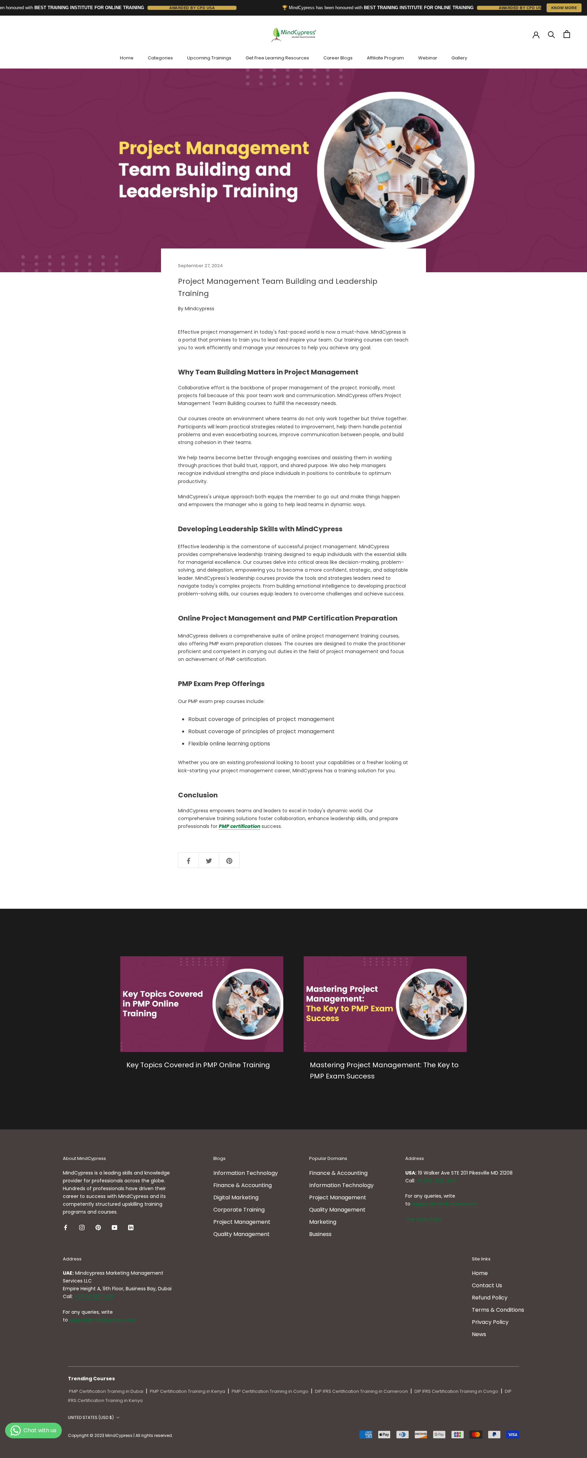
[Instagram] (82, 1227)
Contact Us (487, 1285)
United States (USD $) (91, 1417)
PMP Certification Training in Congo (270, 1391)
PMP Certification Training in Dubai (106, 1391)
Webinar (427, 58)
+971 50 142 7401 (93, 1296)
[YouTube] (114, 1227)
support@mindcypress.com (445, 1203)
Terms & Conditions (498, 1310)
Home (127, 58)
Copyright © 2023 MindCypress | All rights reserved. (120, 1435)
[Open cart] (567, 34)
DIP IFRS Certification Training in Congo (456, 1391)
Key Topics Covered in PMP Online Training (198, 1065)
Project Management (241, 1222)
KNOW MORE (564, 8)
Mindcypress (199, 308)
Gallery (459, 58)
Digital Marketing (236, 1197)
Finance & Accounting (242, 1185)
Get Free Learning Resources (277, 58)
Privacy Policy (490, 1322)
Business (320, 1234)
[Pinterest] (98, 1227)
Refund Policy (490, 1298)
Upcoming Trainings (209, 58)
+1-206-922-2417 (436, 1180)
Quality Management (241, 1234)
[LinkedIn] (131, 1227)
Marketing (322, 1222)
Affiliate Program (385, 58)
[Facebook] (65, 1227)
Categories (160, 58)
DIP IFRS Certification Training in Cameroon (361, 1391)
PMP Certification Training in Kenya (187, 1391)
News (479, 1334)
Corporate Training (239, 1210)
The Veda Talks (423, 1219)
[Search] (551, 34)
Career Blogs (338, 58)
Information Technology (245, 1173)
